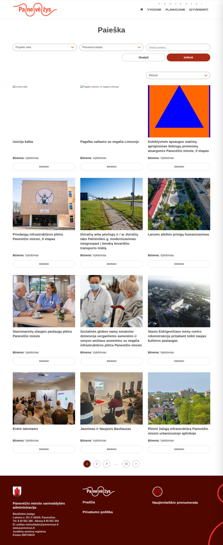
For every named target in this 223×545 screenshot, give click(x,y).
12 (126, 463)
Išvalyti (144, 57)
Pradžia (89, 502)
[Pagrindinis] (141, 9)
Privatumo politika (98, 512)
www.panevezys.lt (24, 528)
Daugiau (44, 167)
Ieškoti (188, 57)
